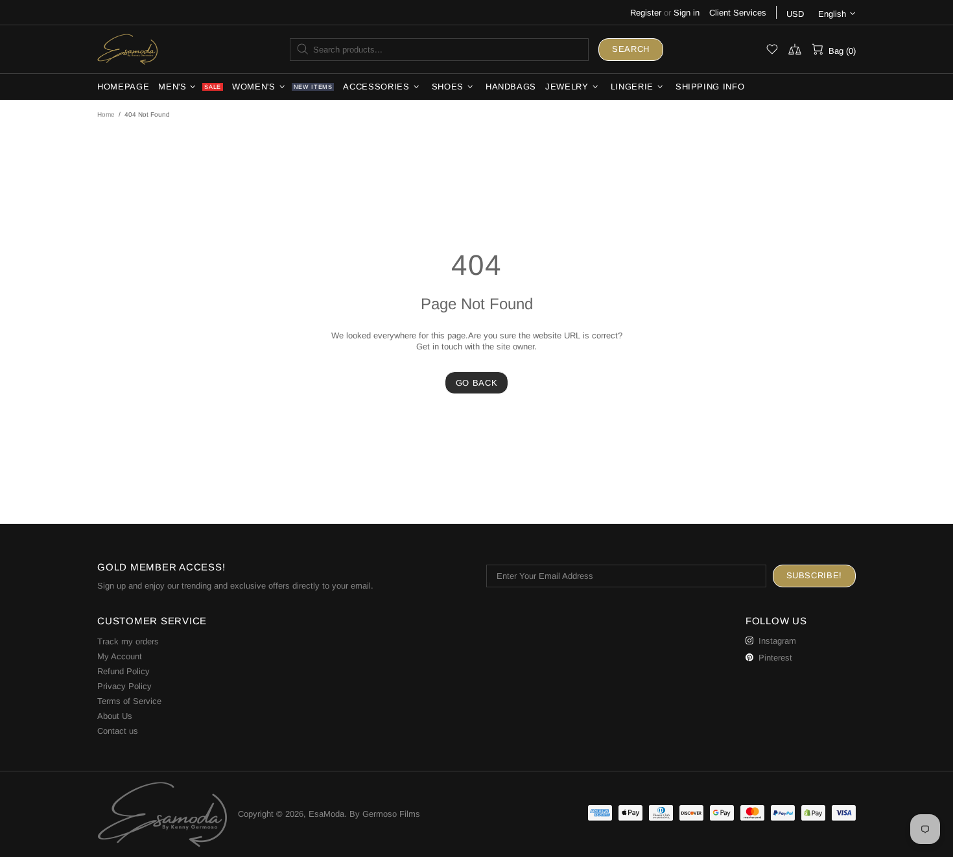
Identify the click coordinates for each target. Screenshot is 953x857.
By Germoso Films (384, 814)
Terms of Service (129, 701)
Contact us (117, 731)
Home (106, 114)
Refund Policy (123, 671)
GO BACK (477, 383)
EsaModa (127, 49)
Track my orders (128, 641)
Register (645, 13)
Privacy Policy (124, 686)
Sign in (687, 13)
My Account (119, 656)
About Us (114, 716)
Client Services (737, 13)
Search (631, 49)
